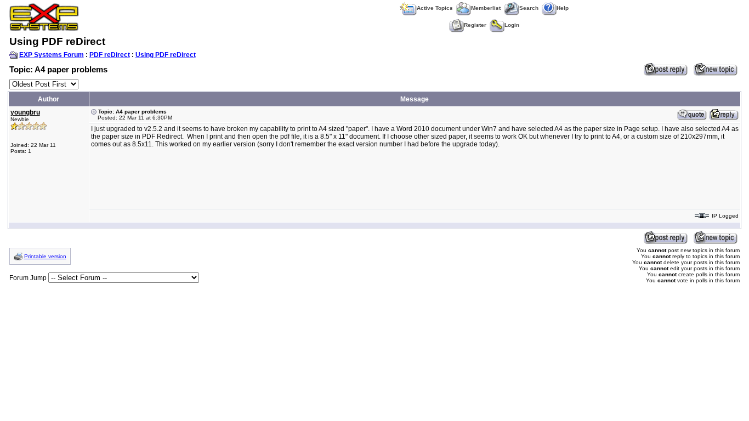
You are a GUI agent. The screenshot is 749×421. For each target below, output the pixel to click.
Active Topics (435, 8)
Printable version (45, 256)
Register (475, 25)
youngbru (25, 112)
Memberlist (486, 8)
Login (511, 25)
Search (528, 8)
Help (563, 8)
